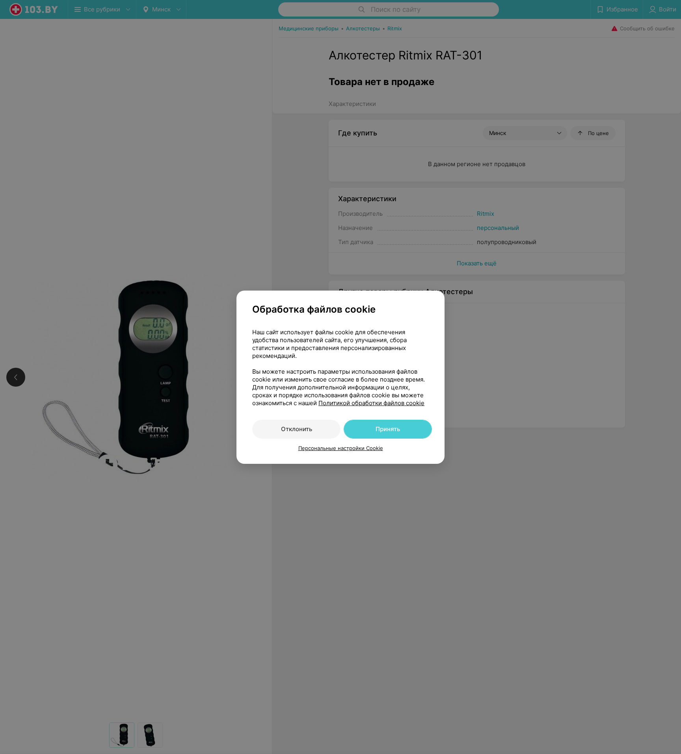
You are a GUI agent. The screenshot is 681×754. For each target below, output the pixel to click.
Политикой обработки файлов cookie (371, 403)
